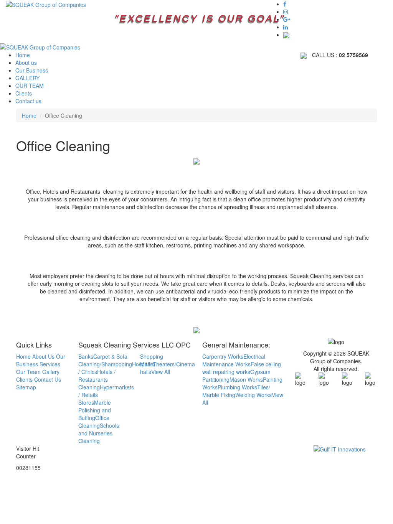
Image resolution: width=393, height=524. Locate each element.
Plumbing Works (237, 387)
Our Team (28, 372)
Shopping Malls (151, 360)
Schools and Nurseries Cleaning (98, 433)
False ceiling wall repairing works (241, 368)
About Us (43, 356)
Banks (85, 356)
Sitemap (26, 387)
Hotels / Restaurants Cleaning (97, 379)
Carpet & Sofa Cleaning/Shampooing (105, 360)
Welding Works (253, 395)
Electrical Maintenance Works (233, 360)
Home (22, 55)
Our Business (31, 70)
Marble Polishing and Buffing (94, 410)
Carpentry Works (222, 356)
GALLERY (27, 78)
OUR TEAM (29, 85)
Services (50, 364)
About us (26, 62)
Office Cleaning (93, 421)
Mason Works (246, 379)
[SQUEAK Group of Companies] (46, 4)
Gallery (50, 372)
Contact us (28, 101)
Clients (23, 93)
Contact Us (47, 379)
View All (160, 372)
